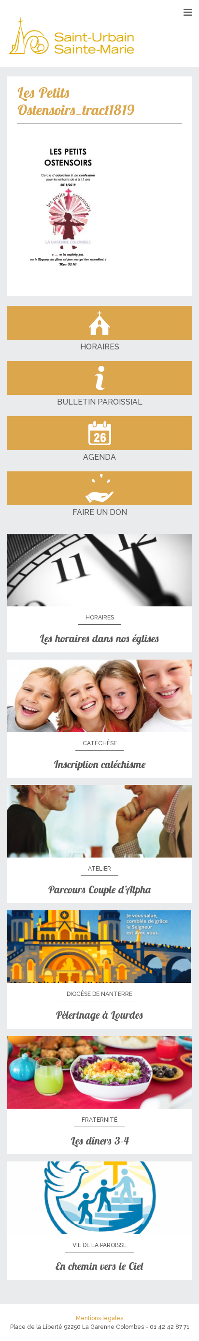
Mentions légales (99, 1318)
